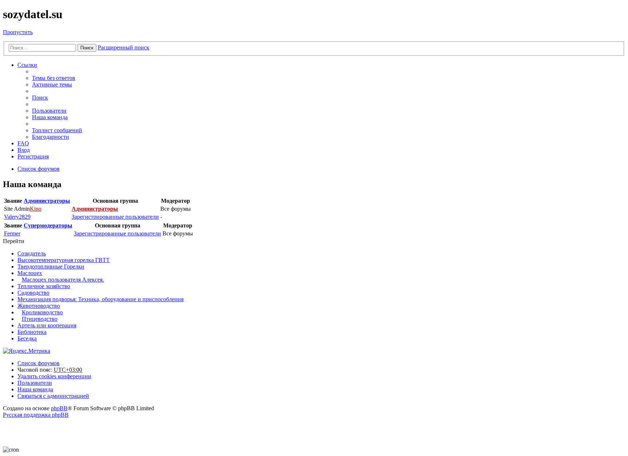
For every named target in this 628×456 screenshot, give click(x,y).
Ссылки (27, 65)
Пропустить (18, 32)
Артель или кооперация (46, 325)
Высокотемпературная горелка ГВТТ (63, 260)
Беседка (27, 338)
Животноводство (38, 306)
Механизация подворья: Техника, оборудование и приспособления (100, 299)
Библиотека (32, 332)
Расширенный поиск (123, 47)
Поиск (86, 48)
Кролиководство (42, 312)
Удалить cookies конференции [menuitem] (54, 376)
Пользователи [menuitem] (49, 111)
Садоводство (33, 293)
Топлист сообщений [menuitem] (57, 130)
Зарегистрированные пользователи (115, 217)
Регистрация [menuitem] (33, 156)
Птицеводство (39, 319)
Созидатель (31, 253)
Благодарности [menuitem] (50, 137)
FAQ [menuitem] (23, 143)
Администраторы (47, 201)
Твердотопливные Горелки (50, 266)
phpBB (59, 408)
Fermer (12, 233)
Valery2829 (17, 217)
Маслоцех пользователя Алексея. (63, 280)
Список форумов (38, 363)
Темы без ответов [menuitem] (53, 78)
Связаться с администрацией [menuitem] (53, 396)
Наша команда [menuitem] (50, 117)
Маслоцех (29, 273)
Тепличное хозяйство (43, 286)
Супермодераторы (48, 225)
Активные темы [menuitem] (52, 84)
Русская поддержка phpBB (36, 415)
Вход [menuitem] (23, 150)
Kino (35, 209)
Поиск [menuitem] (40, 97)
